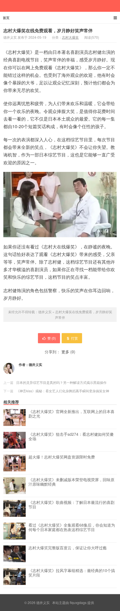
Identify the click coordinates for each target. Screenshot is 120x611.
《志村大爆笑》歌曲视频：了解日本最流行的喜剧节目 (71, 504)
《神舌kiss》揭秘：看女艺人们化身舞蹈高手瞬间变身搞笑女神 (62, 390)
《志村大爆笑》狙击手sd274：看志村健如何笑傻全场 (71, 436)
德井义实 (45, 311)
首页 (6, 17)
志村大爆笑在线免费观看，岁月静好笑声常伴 (48, 30)
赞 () (51, 338)
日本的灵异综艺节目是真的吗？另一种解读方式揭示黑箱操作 (61, 382)
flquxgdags (78, 602)
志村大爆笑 (70, 37)
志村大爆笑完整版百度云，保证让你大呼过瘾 (67, 547)
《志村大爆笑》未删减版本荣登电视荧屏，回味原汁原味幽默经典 (71, 482)
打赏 (74, 338)
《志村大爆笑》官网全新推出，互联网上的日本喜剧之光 (71, 414)
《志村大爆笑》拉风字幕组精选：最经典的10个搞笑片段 (71, 573)
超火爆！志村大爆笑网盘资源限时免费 (61, 457)
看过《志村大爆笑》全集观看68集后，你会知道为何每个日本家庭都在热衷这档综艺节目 (71, 527)
